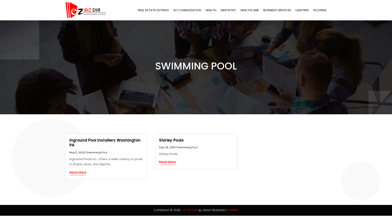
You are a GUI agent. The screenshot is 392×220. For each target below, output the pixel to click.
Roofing (320, 10)
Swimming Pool (97, 152)
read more (77, 172)
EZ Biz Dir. (190, 210)
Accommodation (187, 10)
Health (211, 10)
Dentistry (228, 10)
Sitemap (232, 210)
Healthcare (250, 10)
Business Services (277, 10)
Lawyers (302, 10)
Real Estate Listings (153, 10)
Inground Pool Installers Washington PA (104, 143)
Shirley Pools (171, 140)
